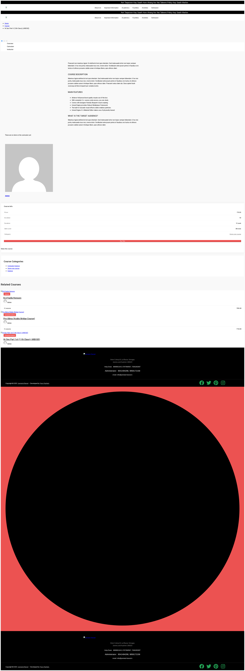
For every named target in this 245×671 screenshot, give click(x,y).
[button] (98, 8)
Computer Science (14, 266)
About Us (98, 8)
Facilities (136, 8)
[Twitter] (208, 382)
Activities (145, 8)
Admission (154, 8)
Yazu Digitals (44, 383)
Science (10, 271)
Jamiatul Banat (23, 383)
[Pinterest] (216, 382)
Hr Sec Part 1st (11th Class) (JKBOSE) (21, 339)
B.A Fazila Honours (12, 297)
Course (7, 26)
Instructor (10, 49)
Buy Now (122, 241)
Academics (125, 8)
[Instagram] (223, 382)
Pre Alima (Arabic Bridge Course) (19, 318)
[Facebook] (201, 382)
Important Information (111, 8)
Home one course (235, 234)
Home (7, 23)
